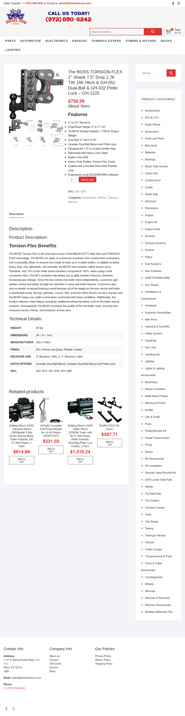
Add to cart (87, 179)
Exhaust (79, 40)
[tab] (16, 214)
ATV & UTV (152, 117)
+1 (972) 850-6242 (33, 3)
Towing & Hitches (141, 40)
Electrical (150, 201)
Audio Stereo (152, 124)
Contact (54, 660)
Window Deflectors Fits (159, 612)
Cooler (149, 187)
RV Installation (153, 465)
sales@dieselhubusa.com (75, 3)
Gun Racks (152, 285)
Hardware (151, 305)
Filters (148, 257)
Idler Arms (151, 319)
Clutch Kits (151, 173)
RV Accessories (154, 458)
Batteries (150, 152)
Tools (148, 514)
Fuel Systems (153, 264)
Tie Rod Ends (153, 493)
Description (16, 214)
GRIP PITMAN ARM (157, 278)
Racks (166, 40)
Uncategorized (153, 577)
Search (153, 31)
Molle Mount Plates (156, 396)
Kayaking (150, 340)
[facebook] (173, 3)
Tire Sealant (152, 500)
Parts (10, 40)
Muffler (149, 410)
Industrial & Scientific (157, 326)
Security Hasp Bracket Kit (160, 472)
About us (55, 656)
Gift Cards (55, 663)
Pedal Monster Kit (155, 430)
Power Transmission (157, 438)
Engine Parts (152, 229)
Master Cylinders (155, 389)
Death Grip (151, 194)
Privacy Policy (103, 656)
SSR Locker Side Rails (158, 479)
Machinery (151, 382)
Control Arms (153, 180)
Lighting (13, 49)
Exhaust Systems (155, 243)
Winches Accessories (158, 605)
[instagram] (178, 3)
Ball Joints (151, 145)
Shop (52, 671)
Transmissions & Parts (158, 556)
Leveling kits (152, 354)
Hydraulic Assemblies (158, 312)
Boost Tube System (156, 166)
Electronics (57, 40)
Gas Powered (153, 271)
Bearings (150, 159)
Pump (148, 444)
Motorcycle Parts (155, 403)
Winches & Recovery (157, 598)
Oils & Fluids (152, 417)
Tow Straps (151, 521)
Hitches (101, 197)
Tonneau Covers (106, 40)
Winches (150, 591)
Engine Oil (151, 222)
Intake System (153, 333)
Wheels (149, 584)
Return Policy (102, 660)
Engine (149, 215)
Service (54, 667)
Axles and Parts (154, 138)
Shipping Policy (104, 663)
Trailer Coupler (153, 549)
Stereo (149, 486)
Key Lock (150, 347)
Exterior (149, 250)
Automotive (30, 40)
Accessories (152, 110)
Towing (149, 528)
